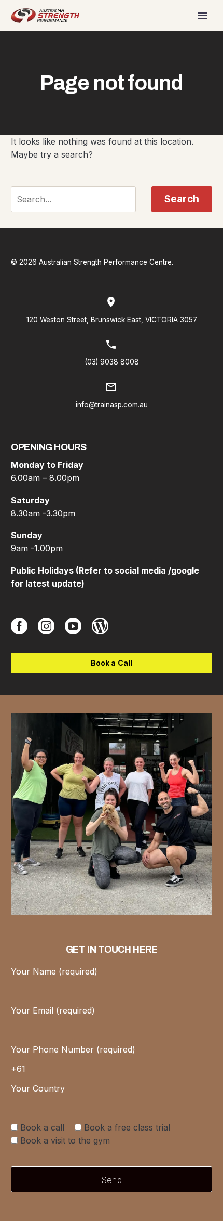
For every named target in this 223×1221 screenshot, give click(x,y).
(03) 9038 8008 (112, 362)
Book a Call (112, 662)
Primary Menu (202, 15)
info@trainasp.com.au (112, 404)
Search (181, 199)
